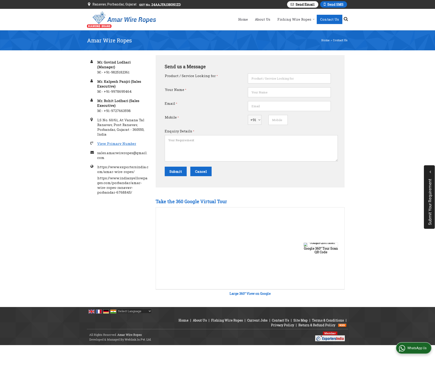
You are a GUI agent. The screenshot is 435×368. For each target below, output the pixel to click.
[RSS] (342, 325)
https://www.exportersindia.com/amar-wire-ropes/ (122, 169)
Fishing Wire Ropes (294, 19)
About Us (262, 19)
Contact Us (329, 19)
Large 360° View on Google (250, 293)
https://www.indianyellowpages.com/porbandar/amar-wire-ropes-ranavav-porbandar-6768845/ (122, 185)
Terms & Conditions (328, 320)
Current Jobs (257, 320)
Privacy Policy (282, 325)
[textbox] (289, 78)
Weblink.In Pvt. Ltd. (138, 339)
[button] (116, 143)
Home (243, 19)
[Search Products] (345, 18)
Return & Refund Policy (316, 325)
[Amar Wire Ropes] (121, 19)
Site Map (300, 320)
